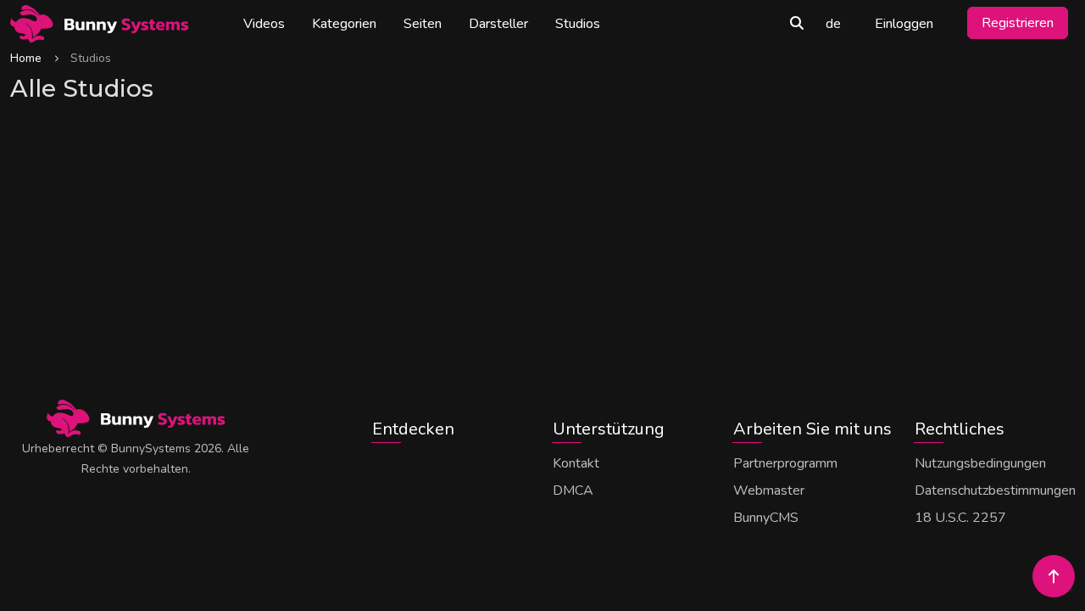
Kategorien (344, 23)
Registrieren (1018, 23)
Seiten (422, 23)
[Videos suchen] (797, 24)
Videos (264, 23)
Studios (577, 23)
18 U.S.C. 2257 (960, 517)
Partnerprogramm (785, 463)
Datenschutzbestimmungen (995, 490)
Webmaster (768, 490)
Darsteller (498, 23)
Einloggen (904, 23)
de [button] (833, 23)
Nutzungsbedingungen (980, 463)
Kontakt (576, 463)
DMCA (573, 490)
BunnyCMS (765, 517)
